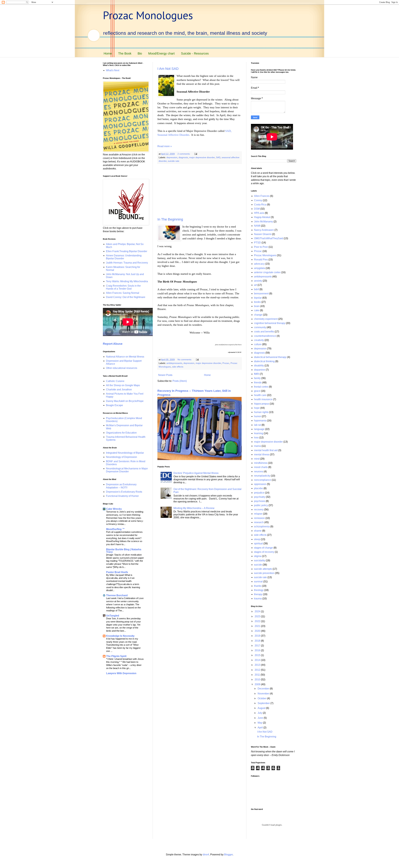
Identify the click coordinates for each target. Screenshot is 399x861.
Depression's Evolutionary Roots (124, 491)
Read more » (164, 146)
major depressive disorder (202, 157)
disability (259, 365)
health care (260, 395)
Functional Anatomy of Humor (122, 496)
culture (258, 344)
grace (257, 391)
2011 (258, 674)
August (262, 708)
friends (258, 382)
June (261, 718)
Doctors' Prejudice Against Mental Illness (196, 473)
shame (258, 530)
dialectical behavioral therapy (270, 357)
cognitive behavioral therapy (269, 323)
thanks (257, 586)
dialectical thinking (264, 361)
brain (257, 306)
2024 (258, 611)
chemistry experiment (266, 319)
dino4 (206, 854)
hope (257, 408)
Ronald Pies (261, 259)
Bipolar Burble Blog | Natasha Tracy (123, 550)
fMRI (256, 374)
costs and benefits (264, 331)
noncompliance (262, 480)
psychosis (259, 501)
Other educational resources (121, 368)
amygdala (259, 268)
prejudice (259, 492)
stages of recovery (264, 552)
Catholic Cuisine (115, 381)
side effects (177, 366)
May (260, 722)
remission (259, 518)
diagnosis (183, 157)
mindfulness (260, 463)
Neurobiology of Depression (121, 457)
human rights (261, 412)
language (259, 429)
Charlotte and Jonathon (119, 389)
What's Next (112, 70)
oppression (260, 484)
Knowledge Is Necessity (120, 636)
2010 (258, 679)
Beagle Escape (114, 405)
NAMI (257, 225)
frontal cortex (261, 386)
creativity (259, 340)
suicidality (259, 560)
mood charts (261, 467)
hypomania (260, 420)
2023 (258, 616)
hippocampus (261, 403)
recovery (259, 509)
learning (258, 433)
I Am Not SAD (168, 69)
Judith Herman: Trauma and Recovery (127, 262)
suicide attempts (263, 569)
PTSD (257, 242)
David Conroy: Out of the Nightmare (125, 297)
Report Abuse (113, 343)
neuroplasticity (262, 475)
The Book (124, 53)
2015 (258, 655)
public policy (261, 505)
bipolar (258, 297)
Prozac (225, 363)
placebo (258, 488)
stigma (257, 556)
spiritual (258, 543)
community (260, 327)
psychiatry (259, 497)
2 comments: (184, 154)
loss (256, 437)
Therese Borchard (117, 595)
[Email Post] (195, 154)
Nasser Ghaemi (262, 234)
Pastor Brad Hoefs (117, 572)
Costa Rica (260, 204)
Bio (140, 53)
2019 (258, 635)
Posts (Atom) (180, 381)
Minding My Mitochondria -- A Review (193, 508)
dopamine (259, 369)
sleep (257, 539)
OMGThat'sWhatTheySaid (268, 238)
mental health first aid (266, 450)
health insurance (263, 399)
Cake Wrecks (114, 509)
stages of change (263, 547)
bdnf (256, 289)
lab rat (257, 425)
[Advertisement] (199, 190)
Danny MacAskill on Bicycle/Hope (125, 401)
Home (108, 53)
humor (257, 416)
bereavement (261, 293)
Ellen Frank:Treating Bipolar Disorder (126, 251)
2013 (258, 665)
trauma (258, 598)
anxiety (258, 280)
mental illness (261, 454)
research (259, 522)
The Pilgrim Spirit (116, 656)
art (255, 285)
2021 (258, 626)
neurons (258, 471)
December (264, 688)
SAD (218, 157)
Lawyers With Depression (121, 673)
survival (258, 581)
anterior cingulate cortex (267, 272)
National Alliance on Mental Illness (125, 356)
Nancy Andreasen (264, 230)
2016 (258, 650)
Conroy (258, 200)
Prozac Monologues (148, 15)
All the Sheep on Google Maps (123, 385)
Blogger (228, 854)
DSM (257, 208)
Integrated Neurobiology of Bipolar (125, 452)
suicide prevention (264, 573)
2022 (258, 621)
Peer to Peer (261, 247)
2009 (258, 684)
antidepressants (174, 363)
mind (257, 458)
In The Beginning (170, 219)
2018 (258, 640)
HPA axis (259, 213)
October (262, 698)
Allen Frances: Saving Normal (122, 293)
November (264, 693)
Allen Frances (261, 196)
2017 (258, 645)
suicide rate (173, 161)
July (260, 713)
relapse (258, 513)
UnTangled (112, 615)
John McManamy (263, 221)
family (257, 378)
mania (257, 446)
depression (171, 157)
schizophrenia (262, 526)
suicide (258, 564)
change (258, 314)
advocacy (259, 263)
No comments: (185, 359)
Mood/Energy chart (161, 53)
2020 (258, 631)
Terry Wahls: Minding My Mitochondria (127, 281)
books (257, 302)
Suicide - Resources (195, 53)
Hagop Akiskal (262, 217)
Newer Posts (165, 375)
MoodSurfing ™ (115, 529)
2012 (258, 670)
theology (259, 590)
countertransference (265, 336)
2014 (258, 660)
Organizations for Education (121, 432)
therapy (258, 594)
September (264, 703)
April (260, 727)
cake (256, 310)
